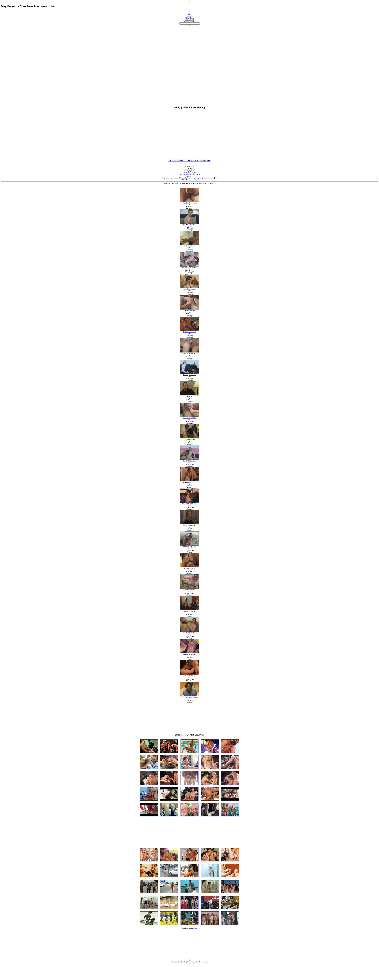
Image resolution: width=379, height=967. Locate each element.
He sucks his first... (189, 568)
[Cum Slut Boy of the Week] (189, 201)
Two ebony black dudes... (190, 697)
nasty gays (169, 178)
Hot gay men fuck (189, 439)
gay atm (204, 178)
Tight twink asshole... (189, 353)
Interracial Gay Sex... (189, 547)
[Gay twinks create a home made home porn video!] (189, 481)
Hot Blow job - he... (189, 332)
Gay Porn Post (189, 20)
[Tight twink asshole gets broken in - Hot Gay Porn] (189, 352)
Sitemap (174, 962)
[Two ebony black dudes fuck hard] (189, 696)
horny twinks (178, 178)
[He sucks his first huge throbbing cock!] (189, 567)
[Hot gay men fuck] (189, 438)
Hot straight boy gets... (189, 632)
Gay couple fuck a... (189, 654)
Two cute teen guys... (189, 589)
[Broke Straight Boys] (189, 674)
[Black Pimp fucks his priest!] (189, 502)
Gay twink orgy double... (189, 267)
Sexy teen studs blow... (189, 224)
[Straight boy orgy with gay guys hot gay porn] (189, 287)
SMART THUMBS (193, 928)
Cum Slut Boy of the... (189, 203)
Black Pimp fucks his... (189, 504)
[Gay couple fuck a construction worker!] (189, 653)
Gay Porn (181, 962)
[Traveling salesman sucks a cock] (189, 373)
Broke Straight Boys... (190, 675)
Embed (194, 172)
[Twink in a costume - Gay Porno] (189, 610)
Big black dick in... (189, 246)
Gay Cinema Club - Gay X (191, 174)
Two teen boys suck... (189, 418)
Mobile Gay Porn (189, 21)
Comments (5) (187, 172)
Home (189, 14)
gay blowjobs (212, 178)
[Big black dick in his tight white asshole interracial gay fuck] (189, 244)
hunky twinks (187, 178)
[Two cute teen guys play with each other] (189, 588)
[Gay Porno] (189, 395)
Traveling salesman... (189, 375)
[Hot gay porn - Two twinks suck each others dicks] (189, 459)
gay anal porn (197, 178)
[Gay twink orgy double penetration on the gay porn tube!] (189, 266)
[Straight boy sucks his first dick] (189, 309)
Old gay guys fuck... (189, 525)
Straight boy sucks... (189, 310)
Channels (189, 16)
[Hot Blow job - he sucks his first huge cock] (189, 330)
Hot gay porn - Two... (189, 461)
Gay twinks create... (189, 482)
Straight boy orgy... (190, 289)
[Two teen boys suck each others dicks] (189, 416)
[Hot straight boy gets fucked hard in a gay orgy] (189, 631)
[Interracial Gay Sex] (189, 545)
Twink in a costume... (189, 611)
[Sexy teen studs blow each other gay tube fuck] (189, 223)
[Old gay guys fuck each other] (189, 524)
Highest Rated (189, 18)
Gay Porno (189, 396)
